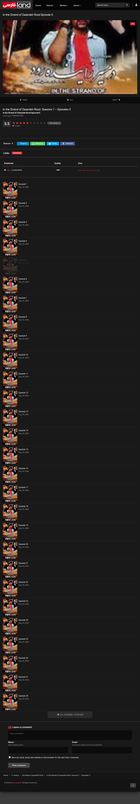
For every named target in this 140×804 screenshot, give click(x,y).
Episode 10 (23, 355)
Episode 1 (23, 184)
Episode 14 (23, 430)
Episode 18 (23, 506)
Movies (63, 5)
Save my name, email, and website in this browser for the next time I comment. (45, 757)
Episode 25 (23, 639)
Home (38, 5)
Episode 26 (23, 658)
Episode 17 (23, 487)
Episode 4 (23, 241)
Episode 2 (23, 203)
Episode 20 (23, 544)
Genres (49, 5)
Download (17, 153)
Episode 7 (23, 298)
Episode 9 (23, 336)
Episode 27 (23, 677)
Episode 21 (23, 563)
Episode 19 (23, 525)
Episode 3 (23, 222)
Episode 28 (23, 696)
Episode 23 (23, 601)
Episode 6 (23, 279)
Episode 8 (23, 317)
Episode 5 (23, 260)
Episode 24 (23, 620)
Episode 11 (23, 374)
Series (76, 5)
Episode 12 (23, 393)
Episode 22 (23, 582)
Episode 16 (23, 468)
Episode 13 (23, 411)
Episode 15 (23, 449)
